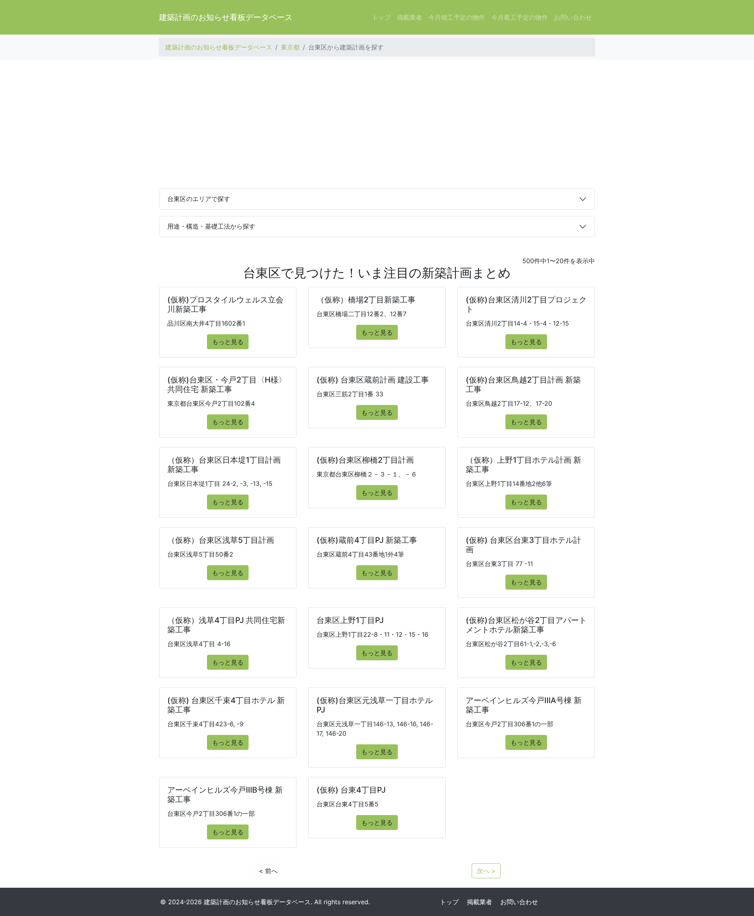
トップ (381, 17)
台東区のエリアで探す (198, 199)
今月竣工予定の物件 (456, 17)
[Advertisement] (377, 124)
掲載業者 (409, 17)
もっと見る (227, 342)
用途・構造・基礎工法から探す (211, 226)
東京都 (290, 47)
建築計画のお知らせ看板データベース (226, 17)
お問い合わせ (573, 17)
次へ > (486, 871)
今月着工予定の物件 (519, 17)
